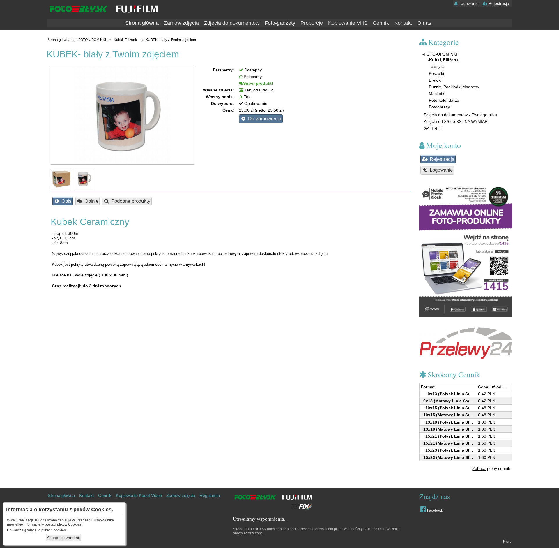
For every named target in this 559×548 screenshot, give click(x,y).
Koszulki (436, 73)
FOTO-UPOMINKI (92, 40)
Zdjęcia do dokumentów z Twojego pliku (459, 114)
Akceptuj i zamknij (63, 537)
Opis (66, 201)
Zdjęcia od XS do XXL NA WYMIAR (455, 121)
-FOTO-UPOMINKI (439, 54)
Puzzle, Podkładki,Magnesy (453, 86)
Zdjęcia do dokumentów (231, 23)
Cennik (381, 23)
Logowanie (468, 3)
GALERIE (431, 128)
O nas (424, 23)
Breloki (434, 80)
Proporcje (311, 23)
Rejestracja (498, 3)
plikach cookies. (54, 530)
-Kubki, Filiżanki (444, 59)
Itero (508, 542)
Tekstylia (436, 66)
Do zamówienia (264, 118)
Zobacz (479, 468)
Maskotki (436, 93)
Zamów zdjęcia (181, 23)
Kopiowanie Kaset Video (139, 495)
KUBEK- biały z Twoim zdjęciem (171, 40)
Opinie (90, 201)
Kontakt (403, 23)
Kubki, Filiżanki (126, 40)
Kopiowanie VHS (347, 23)
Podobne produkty (130, 201)
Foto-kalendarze (443, 100)
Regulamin (209, 495)
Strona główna (142, 23)
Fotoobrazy (439, 107)
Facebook (434, 510)
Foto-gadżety (280, 23)
